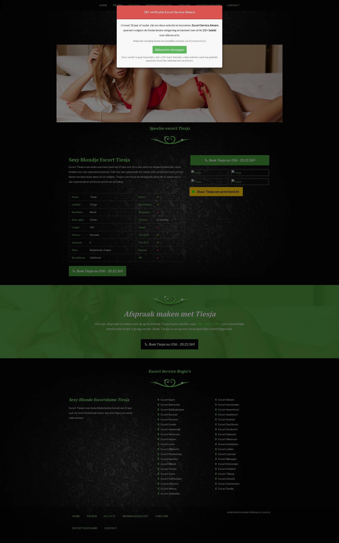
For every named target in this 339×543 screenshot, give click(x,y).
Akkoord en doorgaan (169, 50)
